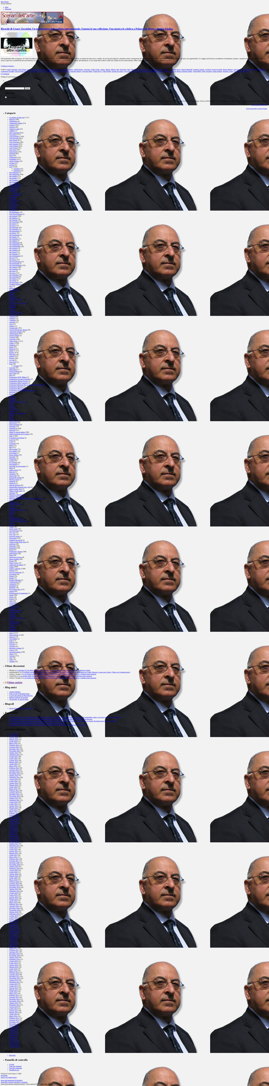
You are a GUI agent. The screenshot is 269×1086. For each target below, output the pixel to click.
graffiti (11, 415)
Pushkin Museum (15, 580)
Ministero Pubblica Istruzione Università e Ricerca (26, 498)
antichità (12, 153)
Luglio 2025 (13, 758)
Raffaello (12, 587)
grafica (11, 417)
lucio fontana (128, 71)
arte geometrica (14, 222)
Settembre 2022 (14, 823)
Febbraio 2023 (14, 813)
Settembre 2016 (14, 959)
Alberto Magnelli (186, 69)
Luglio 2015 (13, 986)
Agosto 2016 (13, 961)
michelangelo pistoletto (150, 71)
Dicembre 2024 (14, 772)
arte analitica (13, 176)
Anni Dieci (13, 135)
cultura (102, 69)
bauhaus (12, 292)
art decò (12, 165)
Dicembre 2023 (14, 794)
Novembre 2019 (14, 887)
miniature (12, 493)
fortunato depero (75, 71)
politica (143, 69)
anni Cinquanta (12, 69)
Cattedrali (12, 320)
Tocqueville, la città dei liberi (18, 699)
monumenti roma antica (17, 510)
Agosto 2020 (13, 870)
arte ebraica (13, 197)
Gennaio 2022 (14, 838)
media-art (12, 483)
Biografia (8, 9)
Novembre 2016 (14, 955)
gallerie (11, 404)
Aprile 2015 (13, 991)
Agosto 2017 (13, 938)
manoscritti (12, 476)
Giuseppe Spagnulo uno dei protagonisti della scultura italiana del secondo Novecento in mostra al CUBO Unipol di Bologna (50, 719)
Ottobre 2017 (13, 935)
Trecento (12, 646)
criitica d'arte (95, 69)
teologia (12, 642)
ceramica (12, 322)
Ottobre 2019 (13, 889)
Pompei (11, 570)
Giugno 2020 (13, 874)
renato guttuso (217, 71)
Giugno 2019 (13, 897)
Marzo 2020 (13, 880)
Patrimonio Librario (15, 551)
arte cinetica (17, 193)
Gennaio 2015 (14, 997)
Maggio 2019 (13, 899)
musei (138, 69)
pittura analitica (14, 559)
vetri (10, 658)
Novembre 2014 (14, 1001)
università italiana (15, 652)
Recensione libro (14, 589)
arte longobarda (14, 235)
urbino (11, 654)
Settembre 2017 (14, 937)
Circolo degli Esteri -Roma (18, 330)
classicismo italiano (15, 332)
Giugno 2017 (13, 942)
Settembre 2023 (14, 800)
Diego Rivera (35, 71)
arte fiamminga (14, 212)
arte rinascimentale (15, 265)
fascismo (12, 368)
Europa (11, 358)
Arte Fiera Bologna (15, 214)
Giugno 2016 (13, 965)
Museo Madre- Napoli (16, 519)
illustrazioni (13, 423)
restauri (11, 591)
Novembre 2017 (14, 933)
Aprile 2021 (13, 855)
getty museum (13, 409)
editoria (113, 69)
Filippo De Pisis (64, 71)
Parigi (11, 550)
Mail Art (12, 472)
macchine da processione (17, 466)
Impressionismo (14, 424)
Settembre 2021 (14, 846)
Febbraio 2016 (14, 973)
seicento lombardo (15, 610)
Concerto (12, 337)
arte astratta (13, 178)
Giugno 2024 (13, 783)
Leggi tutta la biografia (259, 105)
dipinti (108, 69)
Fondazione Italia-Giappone (18, 383)
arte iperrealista (14, 231)
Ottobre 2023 (13, 798)
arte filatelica (13, 218)
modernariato (13, 502)
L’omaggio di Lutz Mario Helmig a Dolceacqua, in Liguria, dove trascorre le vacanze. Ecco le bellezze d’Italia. (53, 670)
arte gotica (12, 224)
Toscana (12, 644)
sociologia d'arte (14, 622)
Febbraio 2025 (14, 768)
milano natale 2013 (15, 489)
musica (11, 523)
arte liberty (12, 233)
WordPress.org (14, 1070)
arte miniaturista (14, 243)
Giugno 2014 (13, 1010)
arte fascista (13, 208)
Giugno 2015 (13, 988)
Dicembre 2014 (14, 999)
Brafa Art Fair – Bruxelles (17, 303)
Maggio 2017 (13, 944)
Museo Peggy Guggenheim (18, 521)
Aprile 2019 (13, 901)
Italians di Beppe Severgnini (18, 697)
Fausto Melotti (53, 71)
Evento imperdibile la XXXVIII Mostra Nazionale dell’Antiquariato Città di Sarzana (37, 723)
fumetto (11, 396)
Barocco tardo (14, 290)
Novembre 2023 (14, 796)
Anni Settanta (13, 146)
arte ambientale (14, 174)
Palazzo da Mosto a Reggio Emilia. (180, 71)
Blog (6, 7)
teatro (11, 641)
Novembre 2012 (14, 1046)
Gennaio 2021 (14, 861)
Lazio (11, 442)
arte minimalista (14, 244)
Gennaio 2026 (14, 747)
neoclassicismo (14, 531)
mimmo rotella (163, 71)
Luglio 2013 (13, 1031)
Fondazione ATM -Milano (18, 377)
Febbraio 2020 (14, 882)
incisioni (16, 366)
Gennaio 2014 (14, 1020)
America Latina (14, 129)
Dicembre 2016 (14, 954)
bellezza (12, 294)
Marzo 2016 (13, 971)
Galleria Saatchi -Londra (17, 402)
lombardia (12, 459)
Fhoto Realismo (14, 371)
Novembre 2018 (14, 910)
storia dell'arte (13, 635)
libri (10, 447)
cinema (11, 326)
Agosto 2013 (13, 1029)
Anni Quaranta (32, 69)
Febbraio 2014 (14, 1018)
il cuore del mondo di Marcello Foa (21, 696)
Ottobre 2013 (13, 1026)
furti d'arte (12, 398)
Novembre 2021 (14, 842)
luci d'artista (13, 462)
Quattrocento (13, 582)
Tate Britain (13, 639)
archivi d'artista (14, 161)
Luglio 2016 (13, 963)
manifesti (12, 474)
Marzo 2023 (13, 811)
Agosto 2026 (13, 734)
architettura (13, 159)
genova (11, 406)
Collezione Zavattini (7, 71)
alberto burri (176, 69)
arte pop (12, 258)
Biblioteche (13, 298)
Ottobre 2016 (13, 957)
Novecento (12, 538)
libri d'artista (13, 449)
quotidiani (12, 586)
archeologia (13, 157)
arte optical (12, 252)
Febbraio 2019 (14, 904)
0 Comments (5, 74)
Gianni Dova (97, 71)
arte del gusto (13, 189)
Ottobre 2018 (13, 912)
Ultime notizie (14, 682)
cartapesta (12, 316)
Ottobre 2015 (13, 980)
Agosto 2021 (13, 847)
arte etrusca (13, 207)
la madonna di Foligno (16, 438)
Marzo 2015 (13, 993)
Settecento (12, 616)
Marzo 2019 (13, 902)
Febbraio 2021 (14, 859)
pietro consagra (207, 71)
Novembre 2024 (14, 774)
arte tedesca (13, 279)
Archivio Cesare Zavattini (213, 69)
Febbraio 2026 (14, 745)
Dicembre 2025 (14, 749)
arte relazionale (14, 263)
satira (11, 601)
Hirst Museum (14, 421)
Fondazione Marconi (16, 387)
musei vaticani (14, 517)
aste (10, 286)
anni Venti (12, 150)
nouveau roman (14, 536)
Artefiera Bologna (15, 284)
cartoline (12, 318)
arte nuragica (13, 248)
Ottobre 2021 (13, 844)
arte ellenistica (14, 201)
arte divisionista (14, 195)
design (11, 347)
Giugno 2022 (13, 829)
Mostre (133, 69)
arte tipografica (14, 282)
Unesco (11, 650)
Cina (10, 324)
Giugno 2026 (13, 738)
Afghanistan (13, 121)
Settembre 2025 (14, 755)
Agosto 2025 (13, 756)
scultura (11, 605)
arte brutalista (13, 182)
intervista (12, 430)
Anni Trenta (51, 69)
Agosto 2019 (13, 893)
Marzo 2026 (13, 743)
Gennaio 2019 (14, 906)
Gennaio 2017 (14, 952)
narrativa (12, 525)
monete (11, 506)
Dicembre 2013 (14, 1022)
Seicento (12, 608)
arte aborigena (14, 172)
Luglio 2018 (13, 918)
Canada (11, 309)
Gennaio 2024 (14, 792)
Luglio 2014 (13, 1009)
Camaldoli (12, 307)
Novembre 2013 (14, 1024)
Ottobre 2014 (13, 1003)
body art (12, 301)
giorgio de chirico (118, 71)
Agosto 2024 (13, 779)
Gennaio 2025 (14, 770)
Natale (11, 527)
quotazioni (12, 584)
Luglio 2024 (13, 781)
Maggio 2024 (13, 785)
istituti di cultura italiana (17, 432)
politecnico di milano (16, 565)
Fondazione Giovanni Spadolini (19, 379)
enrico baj (44, 71)
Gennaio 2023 (14, 815)
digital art (12, 349)
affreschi (12, 119)
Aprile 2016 (13, 969)
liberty (11, 445)
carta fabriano (13, 315)
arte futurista (13, 220)
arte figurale (13, 216)
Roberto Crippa (228, 71)
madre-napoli (13, 470)
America (12, 125)
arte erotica (12, 203)
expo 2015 (12, 362)
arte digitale (13, 191)
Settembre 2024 (14, 777)
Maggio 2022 (13, 830)
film (117, 69)
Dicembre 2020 (14, 863)
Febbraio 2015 (14, 995)
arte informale (13, 227)
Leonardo (12, 443)
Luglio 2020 (13, 872)
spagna (11, 625)
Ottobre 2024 (13, 775)
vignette (12, 661)
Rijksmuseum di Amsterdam (18, 593)
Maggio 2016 (13, 967)
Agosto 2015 (13, 984)
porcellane (12, 574)
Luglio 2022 (13, 827)
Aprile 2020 (13, 878)
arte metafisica (14, 239)
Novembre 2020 (14, 865)
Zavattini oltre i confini (241, 71)
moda (11, 500)
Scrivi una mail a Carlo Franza (256, 109)
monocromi (13, 508)
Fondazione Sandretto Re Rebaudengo (22, 390)
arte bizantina (13, 180)
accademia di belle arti (16, 117)
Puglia (11, 578)
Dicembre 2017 (14, 931)
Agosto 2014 (13, 1007)
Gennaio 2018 (14, 929)
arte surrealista (14, 277)
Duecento (12, 354)
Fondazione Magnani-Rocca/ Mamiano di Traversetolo (27, 385)
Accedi (11, 1064)
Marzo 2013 (13, 1039)
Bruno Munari (228, 69)
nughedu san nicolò (15, 540)
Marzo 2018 (13, 925)
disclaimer (4, 1075)
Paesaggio (12, 548)
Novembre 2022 (14, 819)
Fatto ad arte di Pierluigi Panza (19, 694)
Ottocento (12, 546)
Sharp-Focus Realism (16, 618)
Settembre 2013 (14, 1028)
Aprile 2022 (13, 832)
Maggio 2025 (13, 762)
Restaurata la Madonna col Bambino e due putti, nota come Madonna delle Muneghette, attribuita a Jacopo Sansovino (48, 725)
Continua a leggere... (8, 66)
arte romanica (13, 269)
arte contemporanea (66, 69)
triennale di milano (15, 648)
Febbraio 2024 (14, 791)
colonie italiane (14, 335)
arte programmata (15, 261)
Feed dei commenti (15, 1068)
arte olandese (13, 250)
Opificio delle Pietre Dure (17, 542)
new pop (12, 533)
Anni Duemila (14, 136)
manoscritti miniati (15, 478)
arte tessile (12, 280)
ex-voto (11, 360)
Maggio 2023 (13, 808)
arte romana (13, 267)
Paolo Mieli (197, 71)
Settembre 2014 (14, 1005)
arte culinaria (13, 188)
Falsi (10, 364)
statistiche (12, 629)
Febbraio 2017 (14, 950)
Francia (11, 394)
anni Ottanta (22, 69)
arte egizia (12, 199)
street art (12, 637)
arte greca (12, 225)
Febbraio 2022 (14, 836)
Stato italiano (163, 69)
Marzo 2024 (13, 789)
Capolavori (13, 311)
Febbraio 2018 (14, 927)
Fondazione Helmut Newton (18, 381)
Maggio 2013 (13, 1035)
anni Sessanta (42, 69)
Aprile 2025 (13, 764)
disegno (11, 352)
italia (128, 69)
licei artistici (13, 451)
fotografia (123, 69)
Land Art (12, 440)
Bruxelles (12, 305)
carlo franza (237, 69)
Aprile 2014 (13, 1014)
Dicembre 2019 (14, 885)
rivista (11, 597)
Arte (57, 69)
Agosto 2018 (13, 916)
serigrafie (12, 614)
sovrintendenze (14, 623)
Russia (11, 599)
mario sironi (138, 71)
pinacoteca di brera (15, 557)
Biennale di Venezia (15, 299)
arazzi (11, 155)
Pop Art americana (15, 572)
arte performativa (14, 256)
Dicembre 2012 (14, 1045)
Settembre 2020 (14, 868)
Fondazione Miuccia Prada (18, 388)
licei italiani (13, 453)
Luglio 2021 (13, 849)
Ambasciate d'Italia (15, 123)
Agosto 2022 (13, 825)
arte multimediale (15, 246)
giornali (11, 411)
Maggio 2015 (13, 990)
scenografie (13, 603)
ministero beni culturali (16, 497)
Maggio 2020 (13, 876)
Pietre (11, 555)
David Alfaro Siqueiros (22, 71)
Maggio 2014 (13, 1012)
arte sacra (12, 273)
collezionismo (78, 69)
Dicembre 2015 (14, 976)
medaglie (12, 481)
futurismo (12, 400)
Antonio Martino (14, 692)
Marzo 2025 (13, 766)
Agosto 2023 (13, 802)
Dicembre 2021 (14, 840)
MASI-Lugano (14, 479)
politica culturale (152, 69)
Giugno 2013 (13, 1033)
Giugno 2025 (13, 760)
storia (11, 633)
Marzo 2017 (13, 948)
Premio (11, 576)
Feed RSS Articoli (7, 1082)
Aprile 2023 (13, 810)
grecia (11, 419)
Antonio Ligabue (198, 69)
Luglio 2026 (13, 736)
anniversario (13, 152)
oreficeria (12, 544)
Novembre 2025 (14, 751)
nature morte (13, 529)
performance (13, 553)
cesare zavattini (247, 69)
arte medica (13, 237)
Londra (11, 461)
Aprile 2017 (13, 946)
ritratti (11, 595)
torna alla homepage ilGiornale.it (11, 1080)
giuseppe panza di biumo (17, 413)
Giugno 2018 (13, 919)
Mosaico (12, 512)
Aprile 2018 (13, 923)
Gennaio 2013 (14, 1043)
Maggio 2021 (13, 853)
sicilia (11, 620)
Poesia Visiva (13, 563)
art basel (12, 163)
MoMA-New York (15, 504)
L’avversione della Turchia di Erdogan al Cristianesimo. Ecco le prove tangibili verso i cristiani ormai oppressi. (59, 674)
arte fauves (12, 210)
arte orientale (13, 254)
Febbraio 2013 (14, 1041)
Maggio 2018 (13, 921)
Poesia (11, 561)
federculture (13, 370)
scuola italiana (14, 606)
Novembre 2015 (14, 978)
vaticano (12, 656)
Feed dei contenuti (15, 1066)
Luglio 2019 (13, 895)
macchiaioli (13, 464)
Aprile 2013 (13, 1037)
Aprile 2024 (13, 787)
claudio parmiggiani (259, 69)
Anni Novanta (14, 138)
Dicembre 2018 (14, 908)
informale (12, 426)
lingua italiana (13, 455)
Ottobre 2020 (13, 866)
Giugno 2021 (13, 851)
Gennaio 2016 (14, 974)
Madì (11, 468)
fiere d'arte (12, 373)
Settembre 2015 (14, 982)
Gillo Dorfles (106, 71)
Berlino (11, 296)
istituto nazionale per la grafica (19, 434)
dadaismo (12, 345)
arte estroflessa (14, 205)
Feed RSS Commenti (20, 1082)
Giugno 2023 (13, 806)
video (11, 660)
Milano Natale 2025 (15, 491)
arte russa (12, 271)
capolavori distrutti (15, 313)
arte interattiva (14, 229)
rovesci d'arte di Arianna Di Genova (21, 708)
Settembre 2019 (14, 891)
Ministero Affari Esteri (16, 495)
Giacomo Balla (87, 71)
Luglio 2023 (13, 804)
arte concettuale (14, 184)
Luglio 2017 (13, 940)
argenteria (16, 169)
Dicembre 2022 (14, 817)
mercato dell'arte (14, 485)
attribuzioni (13, 288)
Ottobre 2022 (13, 821)
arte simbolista (14, 275)
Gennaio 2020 (14, 883)
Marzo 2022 (13, 834)
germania (12, 407)
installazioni (13, 428)
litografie (12, 457)
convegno (87, 69)
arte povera (13, 260)
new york (12, 534)
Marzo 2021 (13, 857)
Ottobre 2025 (13, 753)
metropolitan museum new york (19, 487)
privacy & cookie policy (9, 1077)
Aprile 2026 (13, 741)
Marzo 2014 (13, 1016)
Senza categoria (14, 612)
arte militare (13, 241)
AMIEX (12, 131)
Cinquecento (13, 328)
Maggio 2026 (13, 739)
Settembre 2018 (14, 914)
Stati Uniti (12, 627)
